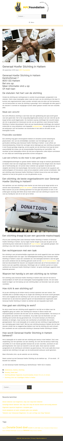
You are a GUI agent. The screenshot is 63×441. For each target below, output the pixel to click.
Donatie (7, 372)
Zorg (31, 430)
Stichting (21, 370)
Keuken (42, 427)
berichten (27, 438)
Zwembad (35, 430)
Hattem (15, 370)
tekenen (26, 430)
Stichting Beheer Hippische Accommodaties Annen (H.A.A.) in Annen (27, 375)
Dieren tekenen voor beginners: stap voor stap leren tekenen (22, 402)
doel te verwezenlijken (49, 261)
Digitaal (4, 427)
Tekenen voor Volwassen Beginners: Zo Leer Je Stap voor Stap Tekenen (26, 413)
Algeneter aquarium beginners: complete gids (17, 407)
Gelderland (8, 370)
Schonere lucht (20, 430)
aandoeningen (37, 126)
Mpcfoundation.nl (42, 438)
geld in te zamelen (26, 187)
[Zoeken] (43, 16)
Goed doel (14, 372)
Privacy (33, 438)
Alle (23, 438)
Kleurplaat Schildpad (49, 427)
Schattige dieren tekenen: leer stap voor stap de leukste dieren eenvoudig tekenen (29, 404)
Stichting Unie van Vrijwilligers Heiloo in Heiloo (20, 377)
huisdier (30, 428)
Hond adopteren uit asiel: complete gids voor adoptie (20, 410)
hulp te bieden (36, 244)
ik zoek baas (36, 428)
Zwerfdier (39, 430)
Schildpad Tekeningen (11, 430)
